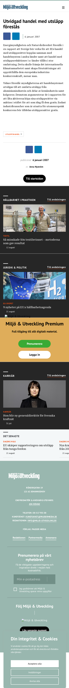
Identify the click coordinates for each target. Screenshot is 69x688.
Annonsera (51, 537)
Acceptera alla (35, 663)
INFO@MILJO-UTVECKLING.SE (42, 520)
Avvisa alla (35, 681)
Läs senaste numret (34, 630)
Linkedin (39, 613)
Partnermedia (35, 537)
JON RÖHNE (34, 504)
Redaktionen (19, 537)
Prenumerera (34, 344)
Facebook (30, 613)
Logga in (34, 354)
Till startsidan (34, 178)
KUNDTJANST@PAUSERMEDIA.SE (41, 516)
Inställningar (34, 672)
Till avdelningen (56, 199)
